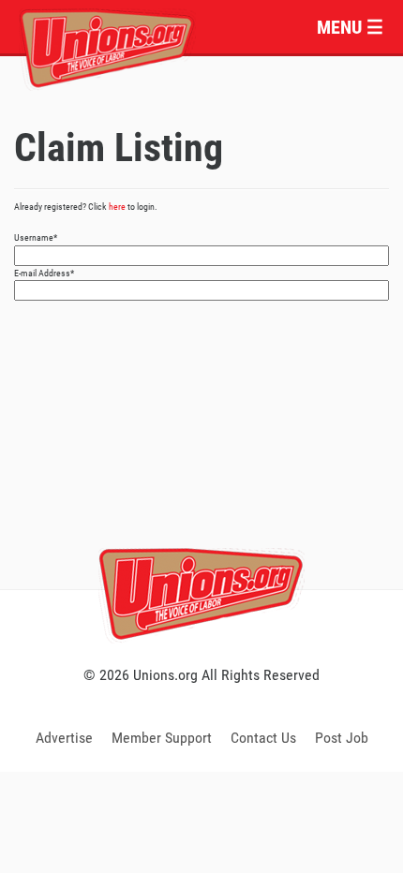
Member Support (162, 738)
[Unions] (107, 46)
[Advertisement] (201, 465)
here (117, 206)
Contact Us (263, 738)
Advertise (64, 738)
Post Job (341, 738)
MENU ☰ (350, 27)
